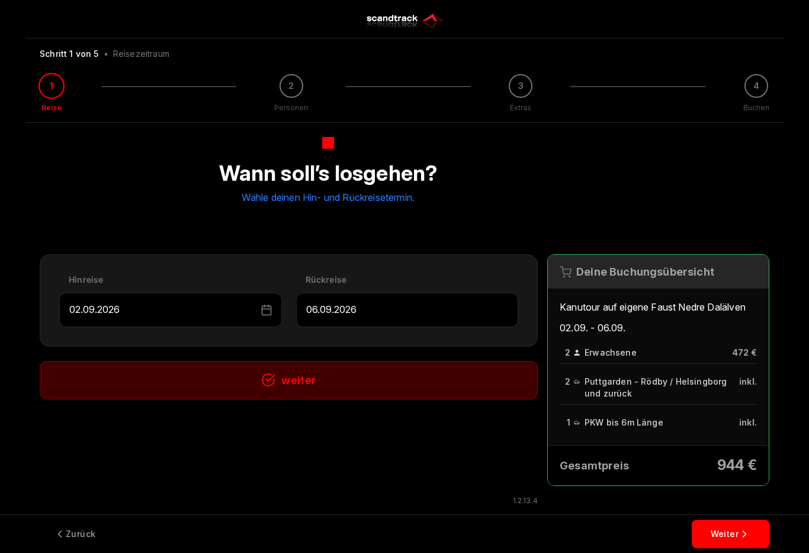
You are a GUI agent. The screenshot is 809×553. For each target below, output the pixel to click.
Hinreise (86, 279)
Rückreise (326, 279)
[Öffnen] (253, 310)
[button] (266, 310)
